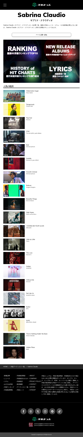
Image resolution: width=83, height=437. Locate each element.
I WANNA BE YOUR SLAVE (35, 226)
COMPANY (33, 378)
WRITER (32, 387)
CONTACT (33, 384)
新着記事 (7, 376)
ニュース (7, 378)
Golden (28, 266)
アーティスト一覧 (22, 387)
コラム (6, 381)
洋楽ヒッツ (20, 390)
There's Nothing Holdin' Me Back (36, 334)
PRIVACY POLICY (35, 381)
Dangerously (30, 104)
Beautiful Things (31, 199)
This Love (29, 253)
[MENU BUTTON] (5, 5)
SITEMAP (33, 390)
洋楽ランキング (9, 387)
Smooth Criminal (31, 172)
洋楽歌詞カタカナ (22, 378)
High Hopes (30, 212)
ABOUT (32, 376)
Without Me (30, 280)
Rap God (29, 118)
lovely (28, 320)
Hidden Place (30, 347)
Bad (27, 145)
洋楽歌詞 (20, 381)
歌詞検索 (20, 384)
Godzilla (28, 158)
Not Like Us (30, 293)
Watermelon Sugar (32, 91)
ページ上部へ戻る (41, 35)
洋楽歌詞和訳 (21, 376)
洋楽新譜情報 (8, 390)
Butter (28, 307)
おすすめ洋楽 (8, 384)
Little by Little (30, 239)
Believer (28, 185)
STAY (28, 131)
